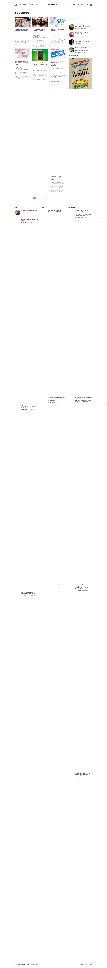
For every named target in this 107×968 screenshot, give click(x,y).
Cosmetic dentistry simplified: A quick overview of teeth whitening (56, 177)
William (53, 68)
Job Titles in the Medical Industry (57, 29)
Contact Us (82, 964)
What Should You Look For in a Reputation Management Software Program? (58, 63)
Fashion (31, 4)
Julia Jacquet (37, 35)
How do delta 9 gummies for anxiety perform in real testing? (83, 25)
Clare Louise (19, 33)
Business (25, 4)
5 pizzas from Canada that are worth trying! (21, 29)
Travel (86, 4)
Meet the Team (88, 964)
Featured (18, 18)
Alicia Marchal (78, 28)
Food (22, 18)
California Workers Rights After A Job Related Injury (29, 211)
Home (70, 4)
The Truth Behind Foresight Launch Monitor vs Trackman (40, 64)
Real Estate (76, 4)
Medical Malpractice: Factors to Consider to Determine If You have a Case (22, 62)
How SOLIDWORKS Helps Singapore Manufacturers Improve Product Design (81, 49)
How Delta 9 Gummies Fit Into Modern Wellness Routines (82, 33)
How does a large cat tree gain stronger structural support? (83, 40)
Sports (40, 50)
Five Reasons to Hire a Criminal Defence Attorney (39, 30)
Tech (82, 4)
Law (39, 18)
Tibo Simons (78, 36)
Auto (20, 4)
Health (37, 4)
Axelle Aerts (19, 67)
